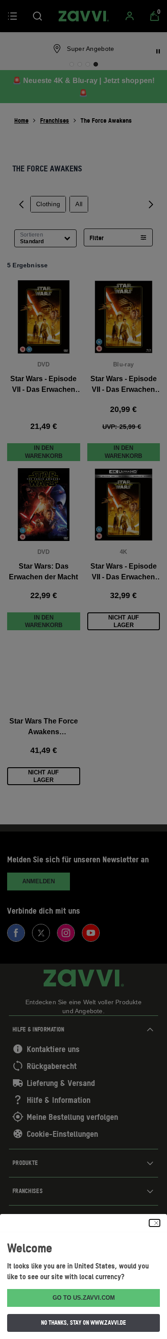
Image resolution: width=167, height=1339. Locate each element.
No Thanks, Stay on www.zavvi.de (83, 1322)
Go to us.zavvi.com (84, 1297)
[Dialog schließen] (154, 1223)
